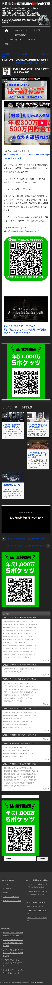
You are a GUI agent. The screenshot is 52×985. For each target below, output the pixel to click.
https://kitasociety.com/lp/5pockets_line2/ (21, 231)
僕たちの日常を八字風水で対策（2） (17, 786)
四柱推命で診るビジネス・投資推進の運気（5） (20, 777)
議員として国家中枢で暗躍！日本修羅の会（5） (20, 692)
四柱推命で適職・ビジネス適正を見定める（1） (20, 774)
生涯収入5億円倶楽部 (35, 906)
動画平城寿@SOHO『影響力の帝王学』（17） (20, 715)
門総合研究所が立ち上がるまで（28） (17, 683)
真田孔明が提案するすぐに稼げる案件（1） (19, 695)
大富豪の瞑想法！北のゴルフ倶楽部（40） (18, 630)
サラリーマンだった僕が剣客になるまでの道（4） (21, 624)
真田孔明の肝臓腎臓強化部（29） (15, 747)
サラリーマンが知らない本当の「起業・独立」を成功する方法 (13, 953)
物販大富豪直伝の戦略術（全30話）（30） (19, 621)
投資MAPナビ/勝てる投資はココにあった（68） (20, 669)
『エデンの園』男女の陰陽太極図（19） (18, 724)
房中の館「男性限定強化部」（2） (16, 756)
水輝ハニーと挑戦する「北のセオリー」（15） (20, 633)
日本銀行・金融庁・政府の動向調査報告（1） (20, 654)
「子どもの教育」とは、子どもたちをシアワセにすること (13, 963)
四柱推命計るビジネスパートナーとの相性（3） (20, 780)
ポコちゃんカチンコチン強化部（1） (17, 750)
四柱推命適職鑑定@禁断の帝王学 (19, 982)
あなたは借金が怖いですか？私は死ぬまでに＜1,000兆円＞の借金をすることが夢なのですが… (25, 329)
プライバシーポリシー (11, 897)
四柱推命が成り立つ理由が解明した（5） (18, 768)
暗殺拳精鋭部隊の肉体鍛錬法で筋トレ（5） (19, 753)
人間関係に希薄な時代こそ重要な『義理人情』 (12, 426)
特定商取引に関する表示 (12, 901)
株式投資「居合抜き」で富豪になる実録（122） (20, 627)
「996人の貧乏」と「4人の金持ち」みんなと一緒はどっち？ (37, 455)
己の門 (37, 30)
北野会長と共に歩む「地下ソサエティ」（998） (20, 648)
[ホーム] (6, 30)
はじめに (6, 884)
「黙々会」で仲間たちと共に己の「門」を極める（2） (23, 689)
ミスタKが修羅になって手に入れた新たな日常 (38, 426)
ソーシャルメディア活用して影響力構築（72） (20, 712)
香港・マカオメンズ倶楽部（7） (15, 672)
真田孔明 (31, 39)
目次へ (45, 660)
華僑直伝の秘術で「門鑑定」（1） (16, 701)
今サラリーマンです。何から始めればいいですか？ (27, 546)
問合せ (7, 44)
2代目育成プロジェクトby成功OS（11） (18, 642)
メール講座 (7, 888)
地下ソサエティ (21, 30)
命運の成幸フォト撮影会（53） (15, 718)
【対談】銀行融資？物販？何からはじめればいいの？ (25, 539)
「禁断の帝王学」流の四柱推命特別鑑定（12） (20, 783)
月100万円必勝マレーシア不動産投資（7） (19, 639)
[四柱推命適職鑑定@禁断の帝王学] (26, 3)
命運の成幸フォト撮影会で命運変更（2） (18, 721)
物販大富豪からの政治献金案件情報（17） (18, 651)
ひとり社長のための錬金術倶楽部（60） (18, 727)
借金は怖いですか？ (13, 39)
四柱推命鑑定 (20, 35)
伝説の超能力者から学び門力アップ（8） (18, 698)
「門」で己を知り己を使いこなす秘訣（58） (19, 686)
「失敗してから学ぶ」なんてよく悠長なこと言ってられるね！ (13, 943)
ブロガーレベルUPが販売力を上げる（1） (18, 657)
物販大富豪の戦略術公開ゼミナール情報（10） (20, 645)
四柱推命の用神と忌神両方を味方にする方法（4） (21, 771)
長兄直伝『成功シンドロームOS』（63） (18, 636)
